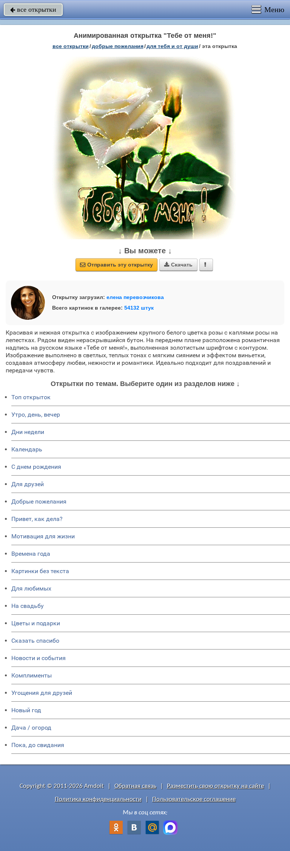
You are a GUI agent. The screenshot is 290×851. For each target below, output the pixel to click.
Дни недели (27, 432)
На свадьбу (27, 605)
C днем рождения (36, 466)
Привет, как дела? (37, 518)
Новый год (26, 710)
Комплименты (31, 675)
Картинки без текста (40, 571)
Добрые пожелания (38, 501)
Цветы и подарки (35, 623)
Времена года (30, 553)
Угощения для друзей (41, 692)
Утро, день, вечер (35, 414)
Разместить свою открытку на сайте (215, 786)
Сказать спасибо (35, 640)
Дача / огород (31, 727)
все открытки (33, 9)
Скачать (178, 265)
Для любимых (31, 588)
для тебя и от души (172, 46)
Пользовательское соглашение (194, 799)
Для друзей (27, 484)
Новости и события (38, 658)
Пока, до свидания (37, 745)
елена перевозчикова (135, 297)
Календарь (26, 449)
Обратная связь (135, 786)
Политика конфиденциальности (98, 799)
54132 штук (139, 308)
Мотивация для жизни (43, 536)
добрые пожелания (117, 46)
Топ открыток (31, 397)
